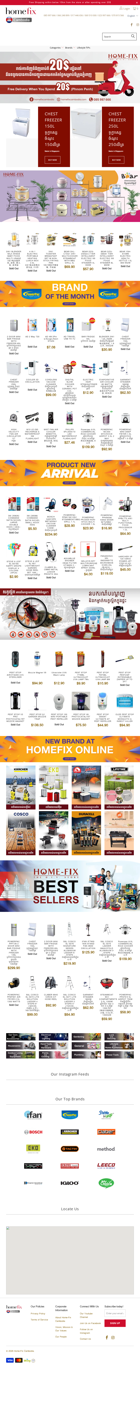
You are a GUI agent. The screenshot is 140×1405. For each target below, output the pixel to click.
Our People (61, 1337)
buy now (116, 160)
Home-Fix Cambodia (24, 1351)
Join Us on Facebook (90, 1323)
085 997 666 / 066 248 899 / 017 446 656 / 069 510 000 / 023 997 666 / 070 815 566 (84, 15)
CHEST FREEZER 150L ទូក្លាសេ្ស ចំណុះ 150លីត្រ (53, 129)
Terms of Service (39, 1320)
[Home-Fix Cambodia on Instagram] (137, 25)
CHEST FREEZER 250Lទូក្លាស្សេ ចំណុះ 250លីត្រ (117, 129)
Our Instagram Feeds (70, 1074)
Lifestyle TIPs (83, 47)
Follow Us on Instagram (86, 1331)
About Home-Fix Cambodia (63, 1319)
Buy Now (52, 160)
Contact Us (85, 1339)
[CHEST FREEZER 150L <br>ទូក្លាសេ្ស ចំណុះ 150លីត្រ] (22, 122)
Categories (55, 47)
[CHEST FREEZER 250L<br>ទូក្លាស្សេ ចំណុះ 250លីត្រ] (86, 122)
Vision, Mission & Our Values (64, 1329)
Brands (69, 47)
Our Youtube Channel (86, 1315)
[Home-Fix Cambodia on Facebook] (131, 25)
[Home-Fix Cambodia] (20, 15)
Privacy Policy (38, 1314)
